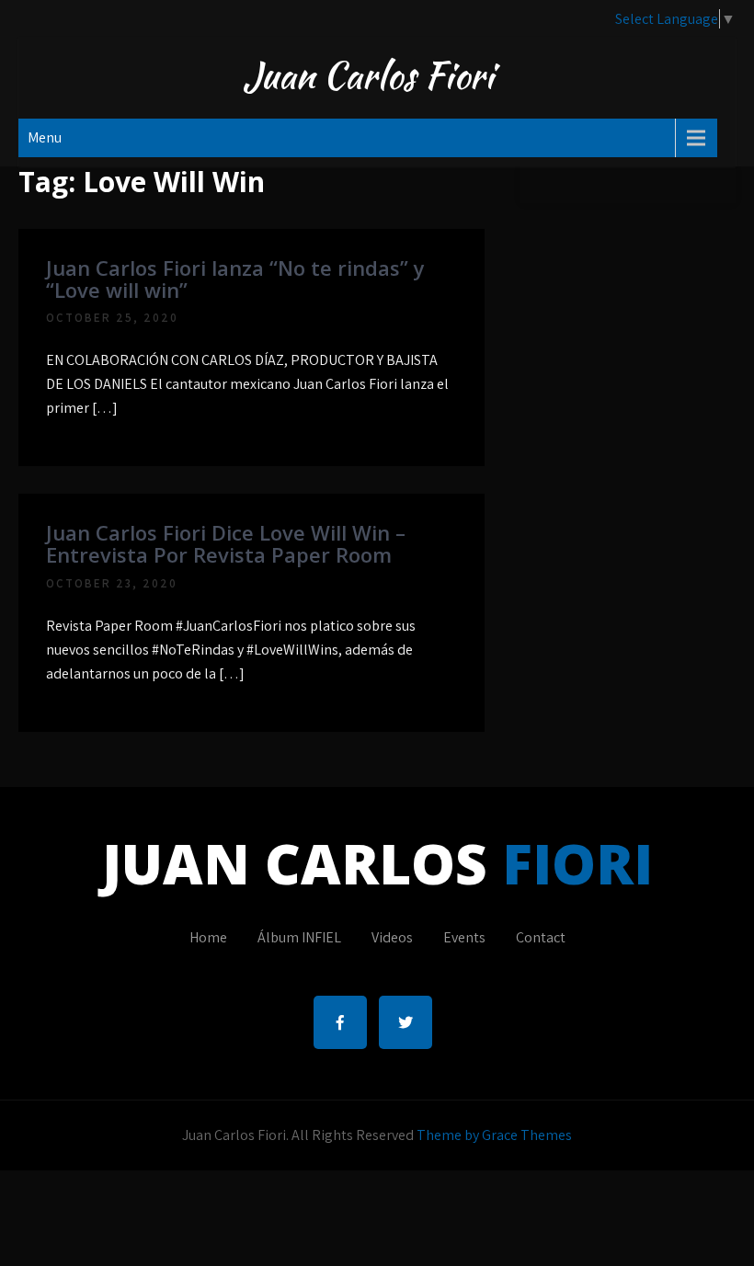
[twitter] (405, 1022)
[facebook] (340, 1022)
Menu (45, 137)
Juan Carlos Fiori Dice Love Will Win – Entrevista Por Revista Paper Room (226, 543)
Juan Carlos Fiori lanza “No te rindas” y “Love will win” (235, 278)
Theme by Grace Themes (494, 1135)
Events (464, 937)
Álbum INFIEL (299, 937)
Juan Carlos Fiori (368, 75)
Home (208, 937)
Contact (541, 937)
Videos (392, 937)
